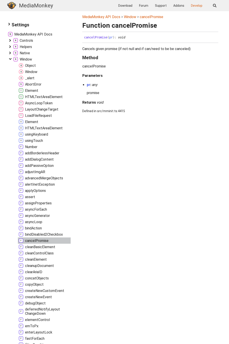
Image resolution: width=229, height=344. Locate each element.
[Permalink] (128, 37)
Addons (178, 5)
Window (130, 17)
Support (161, 5)
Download (125, 5)
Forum (143, 5)
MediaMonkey (36, 5)
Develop (196, 5)
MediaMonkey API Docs (101, 17)
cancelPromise (151, 17)
